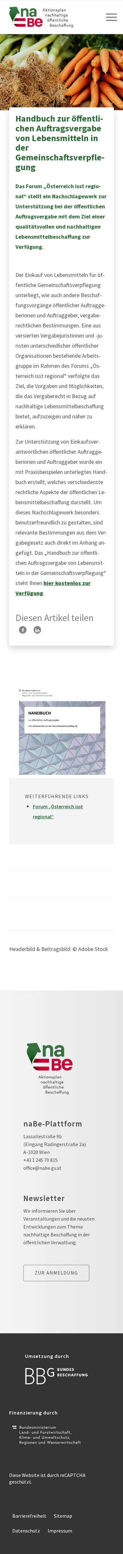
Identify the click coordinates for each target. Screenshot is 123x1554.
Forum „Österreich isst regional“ (58, 811)
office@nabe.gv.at (42, 1168)
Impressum (60, 1530)
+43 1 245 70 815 (40, 1160)
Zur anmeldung (56, 1273)
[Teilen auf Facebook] (22, 630)
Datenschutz (26, 1530)
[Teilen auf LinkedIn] (37, 630)
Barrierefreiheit (29, 1516)
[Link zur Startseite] (51, 17)
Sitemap (63, 1516)
